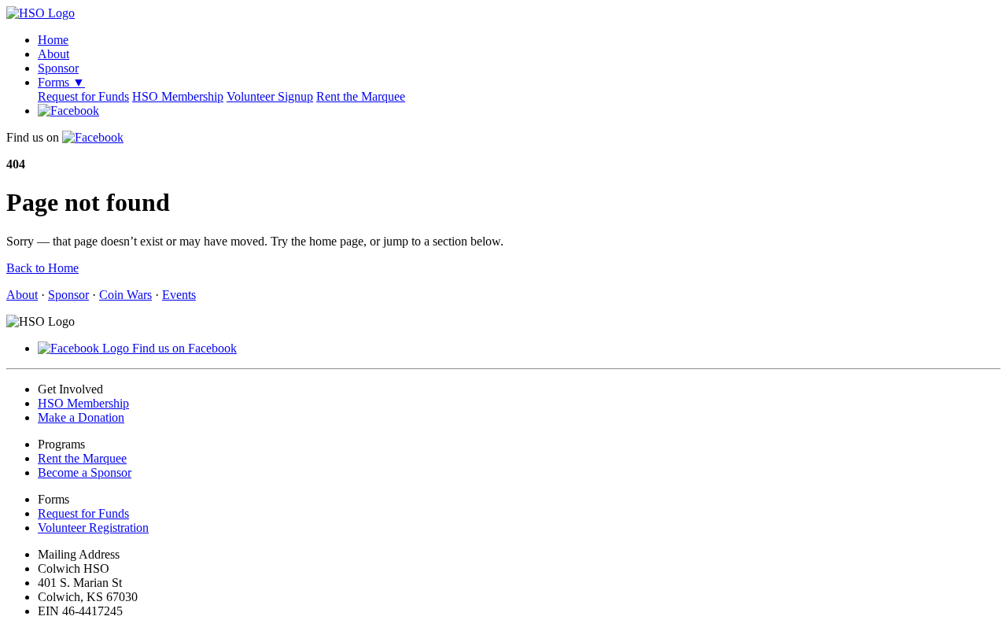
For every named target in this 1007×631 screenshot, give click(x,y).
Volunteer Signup (270, 96)
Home (53, 39)
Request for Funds (83, 96)
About (53, 54)
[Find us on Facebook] (93, 137)
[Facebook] (68, 110)
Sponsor (58, 68)
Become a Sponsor (84, 472)
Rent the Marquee (360, 96)
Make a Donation (81, 417)
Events (179, 294)
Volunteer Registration (93, 527)
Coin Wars (125, 294)
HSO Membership (177, 96)
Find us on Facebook (183, 348)
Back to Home (42, 268)
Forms (61, 82)
